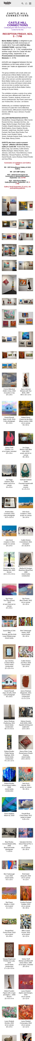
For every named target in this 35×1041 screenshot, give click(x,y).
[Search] (22, 3)
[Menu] (30, 3)
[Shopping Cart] (26, 3)
